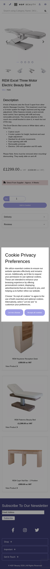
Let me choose (14, 312)
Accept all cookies (34, 312)
